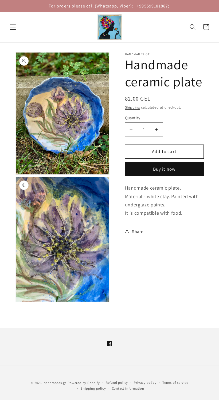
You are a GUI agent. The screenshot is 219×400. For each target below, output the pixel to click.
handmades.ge (55, 383)
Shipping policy (93, 388)
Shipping (132, 107)
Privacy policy (145, 382)
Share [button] (137, 231)
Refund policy (117, 382)
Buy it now (164, 169)
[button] (13, 27)
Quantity (132, 117)
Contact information (128, 388)
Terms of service (175, 382)
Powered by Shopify (84, 383)
